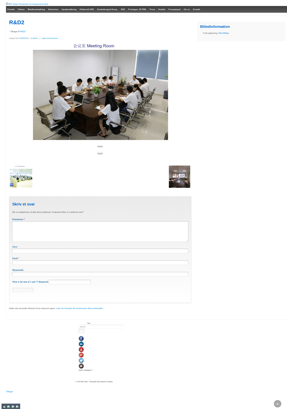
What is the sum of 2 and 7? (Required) (30, 282)
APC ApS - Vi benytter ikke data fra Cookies (97, 382)
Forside (10, 9)
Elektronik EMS (87, 9)
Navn (14, 247)
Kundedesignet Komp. (107, 9)
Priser (152, 9)
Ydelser (21, 9)
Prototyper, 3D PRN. (137, 9)
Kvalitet (161, 9)
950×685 (222, 33)
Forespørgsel (174, 9)
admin (35, 38)
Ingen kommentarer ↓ (50, 38)
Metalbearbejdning (36, 9)
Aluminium (53, 9)
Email (15, 258)
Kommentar (18, 219)
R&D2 (23, 31)
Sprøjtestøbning (69, 9)
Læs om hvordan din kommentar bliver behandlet (79, 308)
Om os (187, 9)
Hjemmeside (17, 270)
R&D (123, 9)
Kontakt (196, 9)
